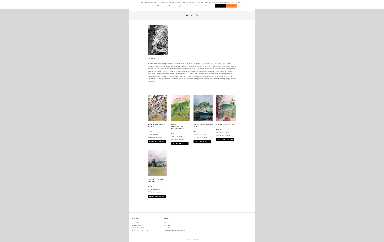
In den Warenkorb (156, 141)
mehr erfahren (232, 6)
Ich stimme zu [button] (220, 6)
